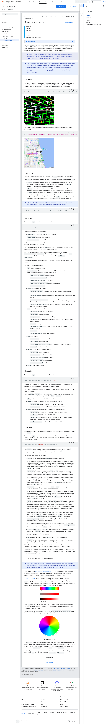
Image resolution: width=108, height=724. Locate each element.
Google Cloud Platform (62, 712)
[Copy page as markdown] (43, 22)
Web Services (44, 706)
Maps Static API (12, 6)
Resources (10, 9)
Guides (3, 9)
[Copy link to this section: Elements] (33, 371)
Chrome (45, 712)
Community (59, 1)
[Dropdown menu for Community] (64, 2)
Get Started (61, 6)
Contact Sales (63, 701)
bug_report (101, 6)
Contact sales (72, 6)
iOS (41, 701)
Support (62, 704)
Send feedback (69, 22)
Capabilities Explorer (26, 701)
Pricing (34, 1)
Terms (23, 720)
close (106, 6)
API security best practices (28, 704)
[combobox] (82, 1)
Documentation (43, 1)
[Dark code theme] (71, 90)
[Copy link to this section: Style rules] (34, 428)
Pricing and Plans (64, 699)
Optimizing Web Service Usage (29, 706)
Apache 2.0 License (39, 670)
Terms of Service (64, 706)
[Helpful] (71, 17)
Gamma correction (29, 578)
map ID (52, 56)
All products (39, 714)
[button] (9, 31)
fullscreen (103, 6)
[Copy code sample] (74, 90)
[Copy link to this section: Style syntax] (35, 173)
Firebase (52, 712)
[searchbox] (10, 14)
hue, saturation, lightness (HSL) (43, 571)
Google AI (72, 712)
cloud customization (63, 54)
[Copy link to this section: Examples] (33, 79)
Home (25, 16)
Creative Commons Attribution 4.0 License (61, 668)
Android (43, 699)
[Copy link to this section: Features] (33, 218)
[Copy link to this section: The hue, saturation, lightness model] (54, 559)
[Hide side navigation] (17, 721)
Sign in (104, 1)
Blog (53, 1)
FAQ (22, 699)
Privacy (27, 720)
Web (3, 6)
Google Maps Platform (39, 16)
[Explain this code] (69, 90)
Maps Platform (15, 2)
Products (28, 1)
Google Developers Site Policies (59, 670)
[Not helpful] (74, 17)
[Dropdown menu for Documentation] (48, 2)
